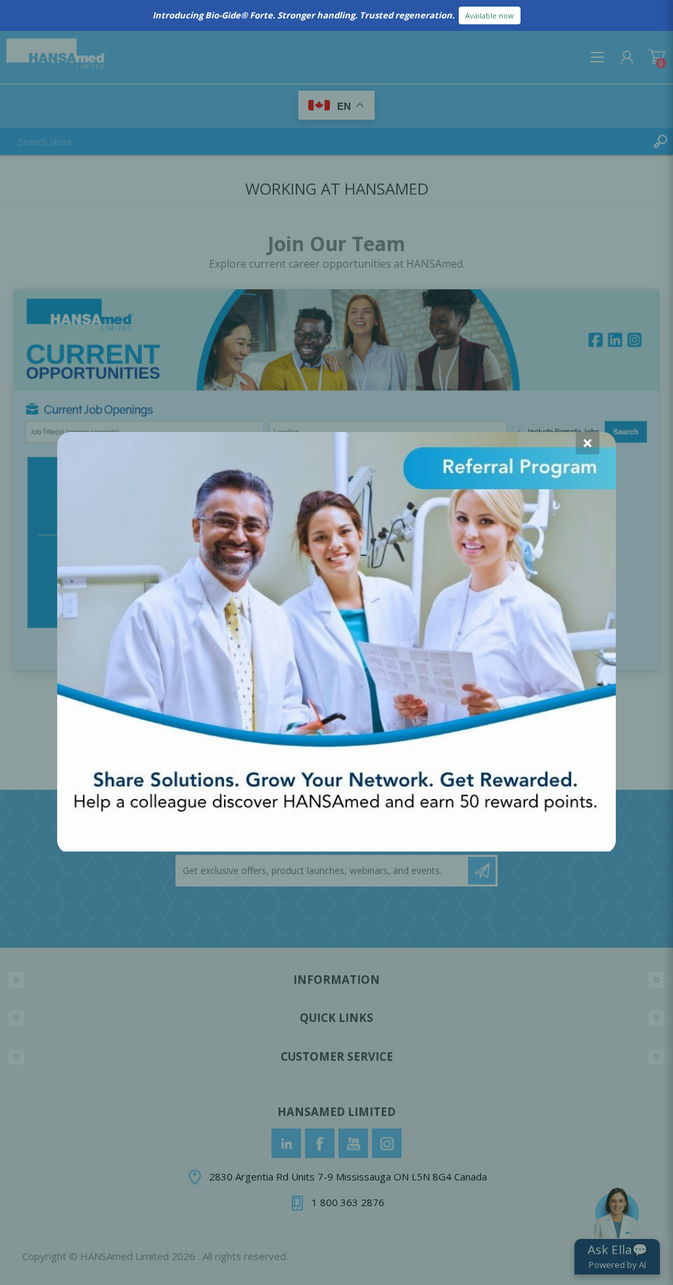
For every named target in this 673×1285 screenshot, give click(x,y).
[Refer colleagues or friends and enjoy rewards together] (336, 847)
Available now (489, 15)
